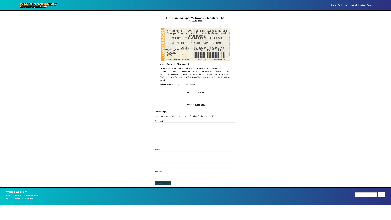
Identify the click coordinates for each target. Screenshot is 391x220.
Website (158, 171)
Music (203, 104)
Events (197, 104)
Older (189, 92)
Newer (201, 92)
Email (158, 160)
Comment (159, 121)
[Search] (381, 194)
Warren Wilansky (16, 191)
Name (158, 149)
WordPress (28, 198)
